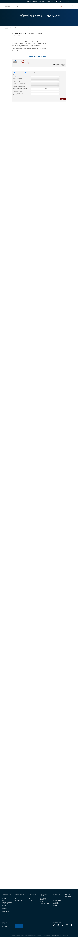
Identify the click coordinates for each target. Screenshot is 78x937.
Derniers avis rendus (32, 897)
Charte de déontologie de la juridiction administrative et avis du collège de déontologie (7, 909)
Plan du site (68, 896)
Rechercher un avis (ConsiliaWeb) (32, 899)
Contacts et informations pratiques (56, 903)
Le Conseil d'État (6, 897)
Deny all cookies (57, 935)
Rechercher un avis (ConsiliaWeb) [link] (24, 27)
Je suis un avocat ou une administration (57, 899)
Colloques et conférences (43, 898)
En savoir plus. (15, 52)
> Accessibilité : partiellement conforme (38, 56)
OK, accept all (47, 935)
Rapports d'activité (44, 903)
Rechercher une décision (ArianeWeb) (20, 899)
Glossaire (67, 894)
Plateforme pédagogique (32, 1)
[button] (21, 6)
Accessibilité (67, 1)
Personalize (65, 935)
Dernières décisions (19, 897)
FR (60, 1)
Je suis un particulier (57, 897)
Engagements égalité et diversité (7, 902)
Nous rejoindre (6, 915)
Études (41, 901)
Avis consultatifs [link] (12, 27)
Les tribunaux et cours (6, 899)
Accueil (6, 27)
